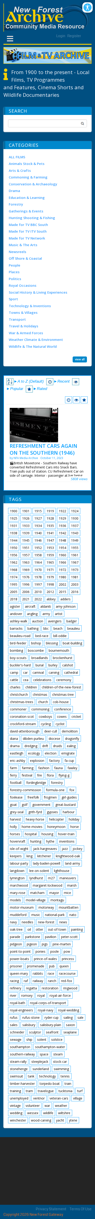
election (50, 753)
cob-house (61, 702)
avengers (55, 621)
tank (31, 1076)
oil (29, 929)
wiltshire (64, 1113)
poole (54, 951)
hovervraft (17, 841)
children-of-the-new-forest (61, 687)
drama (15, 746)
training (15, 1091)
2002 (62, 584)
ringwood (70, 988)
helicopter (56, 819)
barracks (16, 628)
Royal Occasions (22, 285)
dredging (30, 746)
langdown (17, 870)
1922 (62, 511)
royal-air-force (60, 995)
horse (74, 826)
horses (15, 834)
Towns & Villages (23, 312)
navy (13, 922)
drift (45, 746)
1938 (13, 533)
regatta (31, 988)
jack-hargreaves (45, 848)
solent (41, 1039)
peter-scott (69, 937)
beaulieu (73, 628)
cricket (76, 716)
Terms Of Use (81, 1209)
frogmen (50, 797)
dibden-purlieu (33, 738)
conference (62, 709)
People (14, 265)
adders (65, 599)
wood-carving (41, 1120)
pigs (45, 944)
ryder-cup (52, 1017)
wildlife (48, 1113)
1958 (38, 555)
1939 (26, 533)
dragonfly (72, 738)
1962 (13, 562)
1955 (74, 547)
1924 (74, 511)
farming (27, 768)
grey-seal (17, 812)
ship (29, 1039)
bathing (33, 628)
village (77, 1098)
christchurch (19, 694)
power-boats (19, 959)
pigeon (32, 944)
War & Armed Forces (26, 333)
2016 (74, 592)
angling (32, 614)
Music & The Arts (23, 244)
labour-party (19, 863)
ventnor (39, 1098)
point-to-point (20, 951)
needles (27, 922)
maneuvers (67, 878)
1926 (26, 518)
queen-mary (19, 973)
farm (13, 768)
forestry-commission (25, 790)
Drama (14, 190)
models (15, 900)
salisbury (28, 1025)
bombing (16, 650)
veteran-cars (59, 1098)
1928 (50, 518)
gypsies (52, 812)
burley (52, 665)
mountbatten (68, 907)
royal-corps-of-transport (48, 1003)
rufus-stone (31, 1017)
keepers (16, 856)
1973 (74, 570)
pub (52, 966)
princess (68, 959)
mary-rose (17, 893)
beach (57, 628)
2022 (38, 599)
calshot (67, 665)
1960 (62, 555)
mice (67, 893)
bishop (36, 643)
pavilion (50, 937)
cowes (62, 716)
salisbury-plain (50, 1025)
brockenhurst (62, 658)
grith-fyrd (35, 812)
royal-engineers (21, 1010)
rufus (14, 1017)
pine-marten (62, 944)
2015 (62, 592)
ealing (71, 746)
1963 (26, 562)
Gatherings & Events (26, 211)
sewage (15, 1039)
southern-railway (22, 1054)
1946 (38, 540)
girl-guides (69, 797)
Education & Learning (27, 197)
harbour (68, 812)
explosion (37, 760)
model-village (36, 900)
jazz (65, 848)
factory (54, 760)
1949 (74, 540)
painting (77, 929)
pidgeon (16, 944)
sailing (68, 1017)
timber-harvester (22, 1083)
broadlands (39, 658)
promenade (35, 966)
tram (29, 1091)
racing (14, 981)
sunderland (41, 1069)
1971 (50, 570)
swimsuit (16, 1076)
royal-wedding (68, 1010)
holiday (74, 819)
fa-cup (69, 760)
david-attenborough (24, 731)
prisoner (16, 966)
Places (14, 272)
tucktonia (65, 1091)
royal (41, 995)
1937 (74, 525)
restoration (50, 988)
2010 (38, 592)
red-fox (66, 981)
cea (25, 680)
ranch (52, 981)
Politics (15, 278)
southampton (20, 1047)
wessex (32, 1113)
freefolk (33, 797)
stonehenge (19, 1069)
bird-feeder (18, 643)
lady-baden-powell (46, 863)
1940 (38, 533)
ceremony (63, 680)
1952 (38, 547)
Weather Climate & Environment (36, 339)
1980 (62, 577)
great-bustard (65, 804)
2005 (13, 592)
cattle (14, 680)
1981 (74, 577)
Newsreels (17, 251)
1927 (38, 518)
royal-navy (45, 1010)
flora (50, 775)
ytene (73, 1120)
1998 (50, 584)
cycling (46, 724)
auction (37, 621)
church (43, 702)
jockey (77, 848)
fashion (43, 768)
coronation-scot (22, 716)
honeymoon (56, 826)
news (63, 922)
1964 (38, 562)
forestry (57, 782)
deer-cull (50, 731)
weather (61, 1105)
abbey (51, 599)
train (68, 1083)
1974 (13, 577)
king (30, 856)
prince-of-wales (45, 959)
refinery (15, 988)
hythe (50, 841)
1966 (62, 562)
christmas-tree (63, 694)
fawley (72, 768)
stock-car (60, 1061)
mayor (54, 893)
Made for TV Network (27, 238)
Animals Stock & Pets (27, 163)
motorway (46, 907)
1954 (62, 547)
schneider (17, 1032)
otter (39, 929)
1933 (26, 525)
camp (14, 672)
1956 (13, 555)
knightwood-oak (68, 856)
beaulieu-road (20, 636)
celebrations (42, 680)
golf (24, 804)
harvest (15, 819)
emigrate (68, 753)
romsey (27, 995)
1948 (62, 540)
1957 (26, 555)
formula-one (55, 790)
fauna (58, 768)
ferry (13, 775)
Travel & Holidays (23, 326)
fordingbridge (36, 782)
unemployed (19, 1098)
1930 (74, 518)
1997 (38, 584)
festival (27, 775)
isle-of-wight (19, 848)
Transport (17, 319)
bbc (46, 628)
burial (40, 665)
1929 (62, 518)
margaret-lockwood (47, 885)
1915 (38, 511)
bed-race (41, 636)
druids (57, 746)
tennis (65, 1076)
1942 (62, 533)
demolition (70, 731)
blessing (52, 643)
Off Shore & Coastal (25, 258)
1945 (26, 540)
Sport (13, 299)
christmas (40, 694)
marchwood (19, 885)
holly (13, 826)
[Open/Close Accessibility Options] (87, 7)
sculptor (35, 1032)
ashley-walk (18, 621)
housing (47, 834)
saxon (70, 1025)
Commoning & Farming (28, 177)
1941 (50, 533)
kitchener (44, 856)
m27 (51, 878)
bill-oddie (60, 636)
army (46, 614)
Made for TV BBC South (28, 224)
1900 (13, 511)
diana (14, 738)
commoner (18, 709)
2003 (74, 584)
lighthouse (61, 870)
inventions (66, 841)
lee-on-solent (39, 870)
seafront (52, 1032)
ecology (34, 753)
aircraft (30, 606)
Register (74, 36)
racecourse (67, 973)
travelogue (46, 1091)
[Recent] (68, 399)
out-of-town (57, 929)
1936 (62, 525)
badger (71, 621)
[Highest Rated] (84, 399)
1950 (13, 547)
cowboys (45, 716)
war (47, 1105)
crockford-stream (23, 724)
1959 (50, 555)
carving (54, 672)
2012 (50, 592)
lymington (17, 878)
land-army (72, 863)
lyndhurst (36, 878)
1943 (74, 533)
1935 (50, 525)
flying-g (64, 775)
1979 (50, 577)
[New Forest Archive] (47, 17)
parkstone (32, 937)
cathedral (71, 672)
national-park (55, 915)
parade (15, 937)
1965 (50, 562)
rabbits (38, 973)
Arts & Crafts (20, 170)
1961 (74, 555)
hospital (31, 834)
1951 (26, 547)
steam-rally (18, 1061)
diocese (54, 738)
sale (80, 1017)
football (15, 782)
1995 (13, 584)
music (35, 915)
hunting (35, 841)
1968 (13, 570)
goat (13, 804)
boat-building (72, 643)
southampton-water (50, 1047)
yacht (60, 1120)
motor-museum (22, 907)
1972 (62, 570)
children (31, 687)
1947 (50, 540)
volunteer (33, 1105)
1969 (26, 570)
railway (38, 981)
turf (80, 1091)
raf (26, 981)
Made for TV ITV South (28, 231)
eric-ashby (17, 760)
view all (80, 359)
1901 (26, 511)
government (41, 804)
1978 (38, 577)
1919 (50, 511)
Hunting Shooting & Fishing (32, 217)
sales (14, 1025)
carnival (38, 672)
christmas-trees (21, 702)
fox (71, 790)
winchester (18, 1120)
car (25, 672)
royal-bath (17, 1003)
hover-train (66, 834)
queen (64, 966)
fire (39, 775)
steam (58, 1054)
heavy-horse (35, 819)
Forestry (16, 204)
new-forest (46, 922)
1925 (13, 518)
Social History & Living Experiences (38, 292)
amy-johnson (66, 606)
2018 (13, 599)
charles (15, 687)
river (13, 995)
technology (47, 1076)
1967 (74, 562)
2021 (26, 599)
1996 (26, 584)
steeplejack (39, 1061)
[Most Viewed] (76, 399)
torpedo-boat (50, 1083)
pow (67, 951)
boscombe (36, 650)
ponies (40, 951)
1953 (50, 547)
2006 (26, 592)
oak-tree (16, 929)
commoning (40, 709)
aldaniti (45, 606)
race (51, 973)
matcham (37, 893)
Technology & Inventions (30, 305)
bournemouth (59, 650)
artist (58, 614)
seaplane (70, 1032)
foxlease (16, 797)
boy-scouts (18, 658)
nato (72, 915)
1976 (26, 577)
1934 (38, 525)
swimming (61, 1069)
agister (15, 606)
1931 (13, 525)
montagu (57, 900)
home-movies (32, 826)
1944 (13, 540)
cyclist (60, 724)
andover (16, 614)
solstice (56, 1039)
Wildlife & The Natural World (33, 346)
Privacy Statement (51, 1209)
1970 (38, 570)
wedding (16, 1113)
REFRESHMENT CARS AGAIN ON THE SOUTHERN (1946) (43, 449)
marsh (72, 885)
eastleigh (16, 753)
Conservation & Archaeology (33, 184)
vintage (15, 1105)
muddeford (18, 915)
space (44, 1054)
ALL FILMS (17, 157)
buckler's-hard (20, 665)
